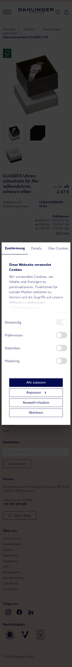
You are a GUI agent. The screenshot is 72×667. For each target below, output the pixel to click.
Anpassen (33, 392)
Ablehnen (36, 412)
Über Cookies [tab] (58, 248)
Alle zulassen (36, 382)
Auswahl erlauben (36, 402)
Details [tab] (36, 248)
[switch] (61, 335)
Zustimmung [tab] (15, 248)
